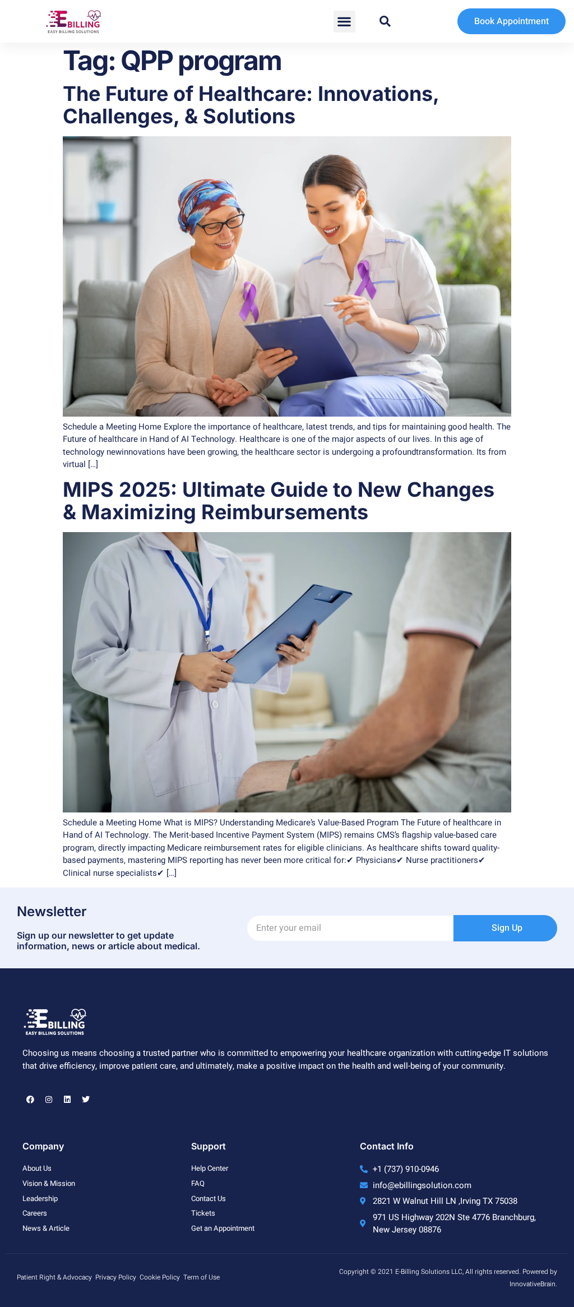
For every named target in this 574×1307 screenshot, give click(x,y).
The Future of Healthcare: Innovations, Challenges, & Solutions (251, 104)
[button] (344, 22)
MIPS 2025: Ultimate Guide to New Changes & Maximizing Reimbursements (278, 500)
